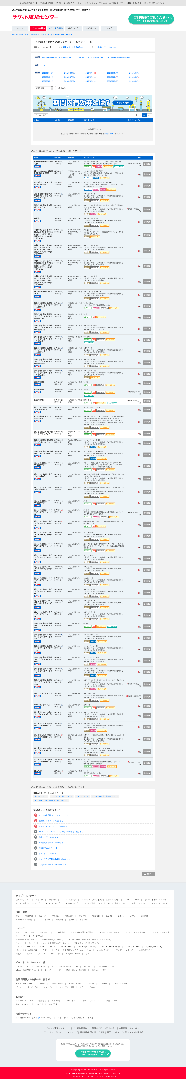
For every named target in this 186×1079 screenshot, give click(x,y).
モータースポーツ (73, 954)
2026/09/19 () (91, 77)
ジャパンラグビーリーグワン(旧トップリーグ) (115, 950)
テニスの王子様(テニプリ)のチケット (53, 815)
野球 (17, 932)
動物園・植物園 (56, 984)
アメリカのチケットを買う (26, 1018)
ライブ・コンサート (26, 895)
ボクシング (55, 954)
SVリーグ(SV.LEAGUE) (87, 947)
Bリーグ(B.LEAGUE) (154, 947)
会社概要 (123, 1028)
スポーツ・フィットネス (91, 1001)
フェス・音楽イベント (93, 903)
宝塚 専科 (96, 916)
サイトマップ (71, 1032)
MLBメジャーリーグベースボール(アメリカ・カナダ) (90, 939)
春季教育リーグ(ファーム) (26, 939)
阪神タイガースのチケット (49, 837)
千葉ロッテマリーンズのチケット (52, 821)
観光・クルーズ (112, 1001)
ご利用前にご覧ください (151, 18)
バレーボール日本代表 (111, 947)
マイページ (91, 28)
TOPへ (149, 874)
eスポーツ (88, 966)
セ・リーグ (29, 932)
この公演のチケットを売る (105, 47)
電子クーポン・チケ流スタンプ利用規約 (125, 1032)
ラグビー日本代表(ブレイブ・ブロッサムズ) (73, 950)
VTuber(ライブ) (72, 903)
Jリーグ (32, 943)
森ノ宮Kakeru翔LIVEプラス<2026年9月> (56, 57)
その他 (92, 987)
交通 (81, 987)
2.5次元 (121, 916)
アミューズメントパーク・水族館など (31, 1001)
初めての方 (73, 28)
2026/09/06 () (91, 73)
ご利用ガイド (96, 1028)
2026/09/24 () (69, 81)
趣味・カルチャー (23, 1004)
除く (149, 115)
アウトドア (70, 1001)
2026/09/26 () (112, 81)
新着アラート (109, 134)
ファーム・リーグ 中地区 (135, 932)
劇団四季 (144, 916)
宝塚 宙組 (82, 916)
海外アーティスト (138, 903)
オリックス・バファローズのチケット (54, 826)
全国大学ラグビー (146, 950)
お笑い (133, 916)
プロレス (41, 954)
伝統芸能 (59, 920)
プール (18, 987)
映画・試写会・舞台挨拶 (76, 970)
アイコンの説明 (40, 115)
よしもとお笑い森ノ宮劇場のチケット (105, 796)
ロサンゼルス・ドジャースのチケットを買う (75, 1018)
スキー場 (103, 984)
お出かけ (20, 996)
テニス (52, 947)
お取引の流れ (110, 1028)
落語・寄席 (84, 920)
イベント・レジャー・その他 (30, 962)
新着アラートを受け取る (73, 47)
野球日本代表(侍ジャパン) (52, 939)
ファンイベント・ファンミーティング (31, 966)
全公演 (37, 57)
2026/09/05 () (69, 73)
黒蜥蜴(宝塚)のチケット (48, 848)
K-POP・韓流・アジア (117, 903)
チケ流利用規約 (80, 1028)
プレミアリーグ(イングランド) (86, 943)
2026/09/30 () (134, 81)
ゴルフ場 (90, 984)
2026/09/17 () (69, 77)
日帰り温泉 (56, 1001)
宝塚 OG (109, 916)
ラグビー (46, 950)
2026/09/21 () (112, 77)
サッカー (19, 943)
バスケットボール (133, 947)
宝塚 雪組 (56, 916)
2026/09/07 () (112, 73)
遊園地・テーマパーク (25, 984)
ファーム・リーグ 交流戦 (33, 936)
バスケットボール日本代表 (26, 950)
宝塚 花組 (29, 916)
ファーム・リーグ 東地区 (109, 932)
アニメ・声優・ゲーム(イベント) (65, 966)
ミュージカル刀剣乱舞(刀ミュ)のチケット (55, 859)
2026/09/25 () (91, 81)
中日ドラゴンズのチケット (49, 854)
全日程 (37, 73)
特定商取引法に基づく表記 (92, 1032)
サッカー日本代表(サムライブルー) (55, 943)
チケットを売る (56, 28)
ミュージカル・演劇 (24, 920)
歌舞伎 (71, 920)
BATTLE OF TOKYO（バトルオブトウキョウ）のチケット (62, 832)
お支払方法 (135, 1028)
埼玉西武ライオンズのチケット (51, 843)
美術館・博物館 (75, 984)
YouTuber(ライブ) (53, 903)
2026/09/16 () (47, 77)
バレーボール (66, 947)
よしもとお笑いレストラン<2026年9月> (89, 57)
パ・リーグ (44, 932)
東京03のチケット (41, 796)
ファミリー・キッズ (53, 970)
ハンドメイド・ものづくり (46, 1004)
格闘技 (29, 954)
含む (144, 115)
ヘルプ (109, 28)
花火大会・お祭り (99, 970)
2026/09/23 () (47, 81)
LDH (137, 900)
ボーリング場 (32, 987)
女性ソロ (52, 900)
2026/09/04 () (47, 73)
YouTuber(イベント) (106, 966)
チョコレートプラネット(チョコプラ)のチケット (51, 800)
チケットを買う (38, 28)
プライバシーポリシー (53, 1032)
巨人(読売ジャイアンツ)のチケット (52, 865)
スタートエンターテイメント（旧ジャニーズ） (100, 900)
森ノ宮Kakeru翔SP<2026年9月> (119, 57)
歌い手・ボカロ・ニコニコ (155, 900)
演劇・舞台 (21, 912)
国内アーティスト (23, 900)
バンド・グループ (69, 900)
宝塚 (17, 916)
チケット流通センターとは (58, 1028)
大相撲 (18, 954)
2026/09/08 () (134, 73)
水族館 (42, 984)
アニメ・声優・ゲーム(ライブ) (28, 903)
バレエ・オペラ (44, 920)
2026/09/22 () (134, 77)
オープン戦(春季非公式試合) (82, 932)
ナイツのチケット (82, 796)
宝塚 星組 (69, 916)
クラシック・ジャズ (159, 903)
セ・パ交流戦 (60, 932)
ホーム (20, 28)
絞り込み (62, 88)
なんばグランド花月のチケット (61, 796)
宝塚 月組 (42, 916)
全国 (36, 65)
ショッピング (48, 987)
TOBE (127, 900)
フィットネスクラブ (121, 984)
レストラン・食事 (67, 987)
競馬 (87, 954)
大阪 (43, 65)
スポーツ (20, 928)
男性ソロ (39, 900)
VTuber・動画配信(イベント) (27, 970)
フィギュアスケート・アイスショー (30, 947)
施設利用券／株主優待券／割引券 (33, 979)
